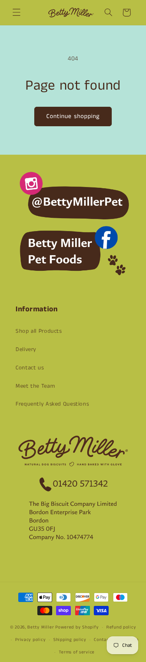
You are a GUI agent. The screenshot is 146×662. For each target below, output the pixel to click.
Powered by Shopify (77, 627)
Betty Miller (40, 627)
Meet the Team (35, 386)
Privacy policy (30, 640)
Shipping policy (69, 640)
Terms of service (77, 652)
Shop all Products (39, 331)
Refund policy (121, 627)
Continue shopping (73, 116)
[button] (16, 12)
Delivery (26, 349)
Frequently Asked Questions (52, 404)
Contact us (30, 368)
